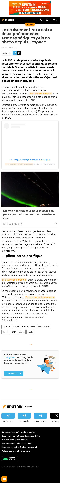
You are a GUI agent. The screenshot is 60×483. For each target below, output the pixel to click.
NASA (14, 332)
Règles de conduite (10, 447)
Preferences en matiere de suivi (15, 451)
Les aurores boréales (14, 279)
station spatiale (44, 327)
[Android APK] (9, 459)
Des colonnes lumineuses (39, 297)
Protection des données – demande (17, 443)
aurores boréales (28, 327)
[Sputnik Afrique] (8, 21)
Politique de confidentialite (28, 436)
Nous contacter (8, 436)
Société (16, 327)
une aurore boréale (41, 93)
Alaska (21, 332)
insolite (30, 332)
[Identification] (41, 20)
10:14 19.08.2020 (8, 47)
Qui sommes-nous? (10, 432)
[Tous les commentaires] (4, 479)
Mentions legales (27, 432)
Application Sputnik (28, 447)
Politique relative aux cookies (14, 439)
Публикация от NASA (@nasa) (19, 164)
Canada (5, 332)
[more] (55, 223)
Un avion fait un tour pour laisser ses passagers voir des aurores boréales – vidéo (29, 214)
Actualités (6, 327)
